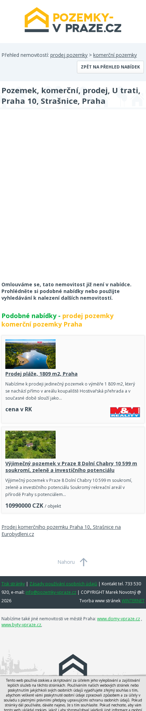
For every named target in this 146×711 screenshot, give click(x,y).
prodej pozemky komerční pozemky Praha (57, 319)
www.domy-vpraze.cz (118, 619)
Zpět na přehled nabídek (110, 67)
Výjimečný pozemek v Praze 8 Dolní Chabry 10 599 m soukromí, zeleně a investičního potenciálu (71, 466)
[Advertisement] (73, 200)
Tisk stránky (13, 584)
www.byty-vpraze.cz (21, 625)
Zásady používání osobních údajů (63, 584)
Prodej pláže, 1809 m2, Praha (41, 373)
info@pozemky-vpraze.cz (51, 592)
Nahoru (66, 561)
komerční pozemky (115, 55)
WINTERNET (133, 601)
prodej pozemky (69, 55)
